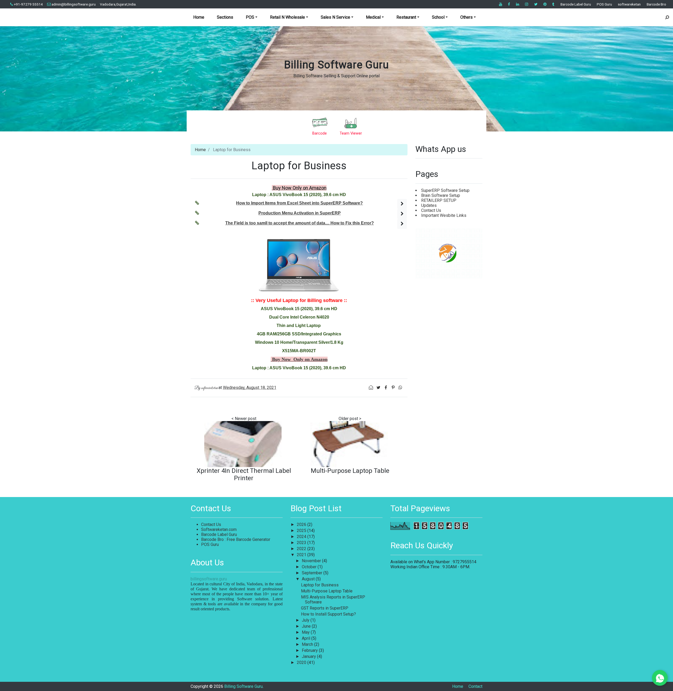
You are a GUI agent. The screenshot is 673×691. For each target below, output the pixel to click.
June (307, 626)
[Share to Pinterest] (393, 387)
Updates (429, 205)
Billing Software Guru (336, 65)
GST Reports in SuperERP (324, 608)
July (306, 620)
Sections (225, 17)
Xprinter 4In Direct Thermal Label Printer (244, 474)
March (308, 644)
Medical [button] (373, 17)
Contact (475, 686)
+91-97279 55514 (28, 4)
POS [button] (250, 17)
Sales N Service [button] (335, 17)
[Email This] (371, 387)
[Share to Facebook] (386, 387)
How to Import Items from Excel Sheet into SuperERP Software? (299, 203)
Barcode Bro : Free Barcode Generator (235, 539)
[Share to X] (379, 387)
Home (198, 17)
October (310, 566)
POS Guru (604, 4)
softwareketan (629, 4)
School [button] (438, 17)
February (310, 650)
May (306, 632)
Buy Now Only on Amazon (299, 188)
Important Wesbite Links (443, 215)
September (312, 572)
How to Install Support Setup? (328, 614)
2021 (302, 554)
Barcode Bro (656, 4)
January (309, 656)
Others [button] (466, 17)
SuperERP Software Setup (445, 190)
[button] (402, 204)
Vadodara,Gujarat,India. (118, 4)
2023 (302, 542)
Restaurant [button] (406, 17)
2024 (302, 536)
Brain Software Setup (440, 195)
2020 (302, 662)
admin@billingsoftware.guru (74, 4)
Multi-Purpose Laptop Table (350, 470)
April (306, 638)
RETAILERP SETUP (438, 200)
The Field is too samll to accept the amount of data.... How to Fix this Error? (299, 223)
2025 (302, 530)
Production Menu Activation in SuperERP (299, 213)
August (309, 578)
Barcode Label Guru (575, 4)
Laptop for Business (320, 584)
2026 (302, 524)
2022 (302, 548)
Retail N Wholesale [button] (287, 17)
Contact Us (431, 210)
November (312, 560)
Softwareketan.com (219, 529)
